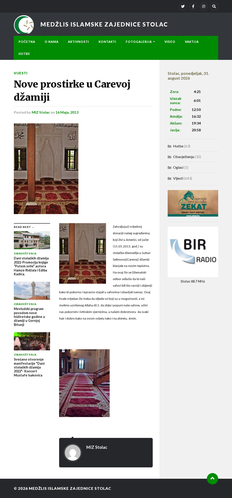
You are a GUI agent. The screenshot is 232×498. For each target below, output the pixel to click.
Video (169, 42)
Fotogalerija (139, 42)
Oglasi (178, 167)
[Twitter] (183, 6)
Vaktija (192, 42)
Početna (27, 42)
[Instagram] (204, 6)
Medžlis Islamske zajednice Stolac (104, 24)
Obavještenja (183, 156)
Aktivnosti (78, 42)
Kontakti (107, 42)
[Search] (214, 6)
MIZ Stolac (41, 112)
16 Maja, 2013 (67, 112)
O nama (51, 42)
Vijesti (20, 73)
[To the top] (212, 478)
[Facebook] (193, 6)
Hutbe (24, 54)
